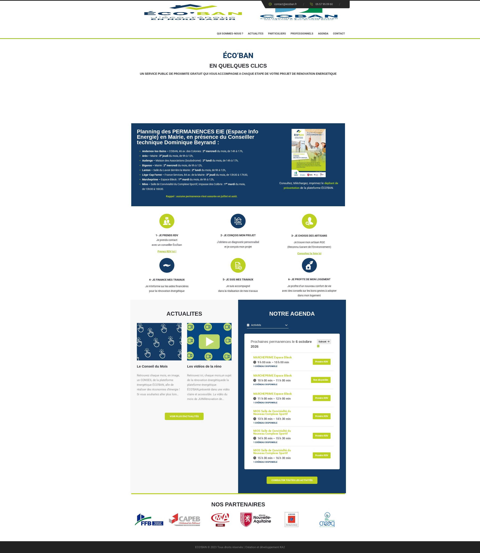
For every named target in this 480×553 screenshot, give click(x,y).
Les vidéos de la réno (204, 366)
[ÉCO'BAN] (240, 11)
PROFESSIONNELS (302, 33)
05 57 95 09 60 (324, 4)
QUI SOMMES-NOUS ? (230, 33)
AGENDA (323, 33)
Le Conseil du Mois (152, 366)
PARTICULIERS (277, 33)
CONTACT (339, 33)
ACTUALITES (255, 33)
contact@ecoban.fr (285, 4)
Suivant (323, 341)
